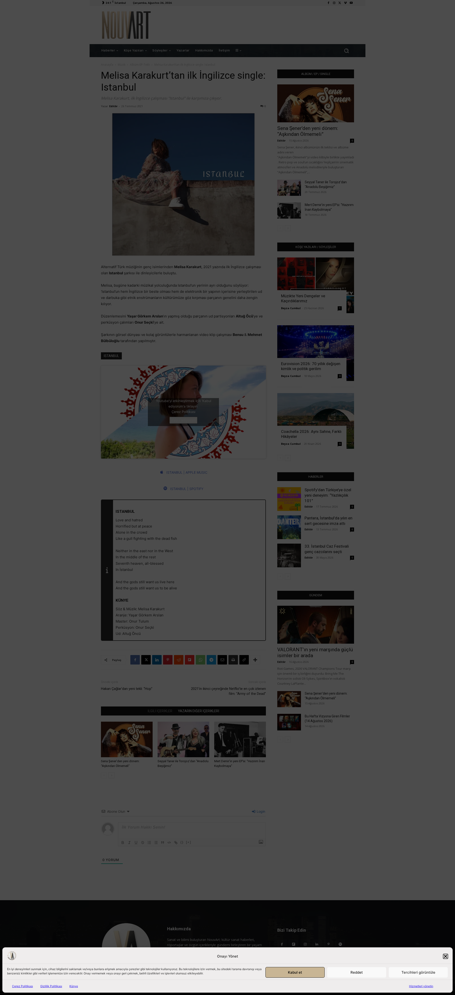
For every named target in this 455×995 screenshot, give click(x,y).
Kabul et (295, 972)
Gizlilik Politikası (51, 986)
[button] (445, 956)
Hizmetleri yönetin (421, 986)
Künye (73, 986)
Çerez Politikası (22, 986)
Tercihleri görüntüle (418, 972)
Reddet (356, 972)
